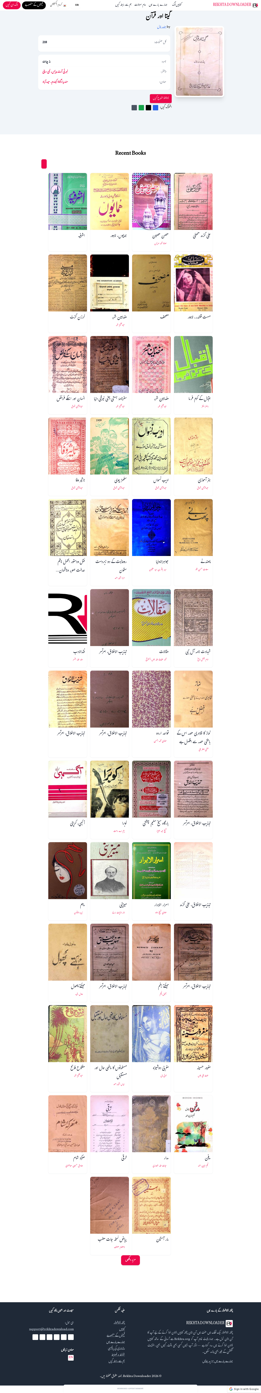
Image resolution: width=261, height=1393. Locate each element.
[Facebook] (71, 1337)
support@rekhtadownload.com (51, 1329)
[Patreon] (35, 1337)
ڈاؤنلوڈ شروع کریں (161, 98)
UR (77, 5)
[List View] (37, 164)
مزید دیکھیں (130, 1260)
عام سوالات (140, 5)
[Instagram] (49, 1337)
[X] (63, 1337)
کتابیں (178, 5)
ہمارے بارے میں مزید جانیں (217, 1361)
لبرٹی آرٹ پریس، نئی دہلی (55, 72)
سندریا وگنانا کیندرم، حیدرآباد (55, 82)
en (71, 1358)
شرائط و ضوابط (118, 1355)
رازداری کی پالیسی (116, 1348)
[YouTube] (56, 1337)
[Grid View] (44, 164)
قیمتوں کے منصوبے (116, 1336)
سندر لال (161, 27)
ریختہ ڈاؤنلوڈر (119, 1323)
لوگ (174, 5)
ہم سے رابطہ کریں (123, 5)
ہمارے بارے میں (158, 5)
